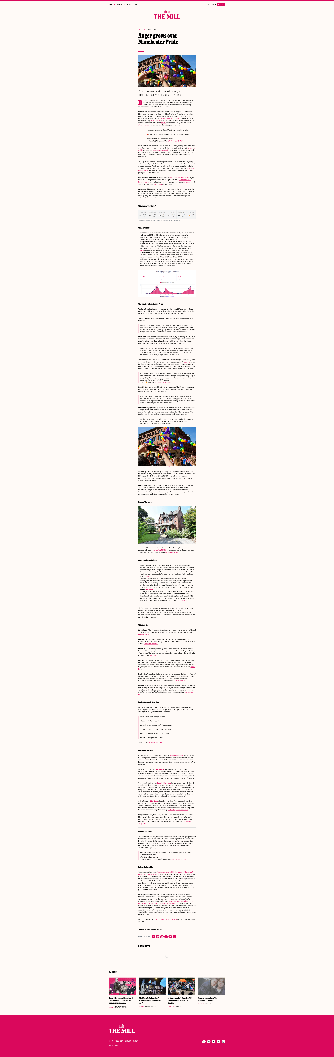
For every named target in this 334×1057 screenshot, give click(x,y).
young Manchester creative (178, 178)
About (110, 4)
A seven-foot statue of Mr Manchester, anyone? (207, 999)
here (142, 250)
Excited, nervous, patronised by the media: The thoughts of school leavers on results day (165, 902)
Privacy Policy (119, 1041)
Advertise (119, 4)
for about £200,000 (171, 552)
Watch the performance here (178, 810)
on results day (188, 182)
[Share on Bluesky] (170, 936)
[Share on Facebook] (157, 936)
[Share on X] (153, 936)
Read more (149, 576)
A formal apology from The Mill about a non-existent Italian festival (180, 1000)
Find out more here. (151, 644)
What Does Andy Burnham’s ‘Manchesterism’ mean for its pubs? (150, 1000)
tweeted (163, 123)
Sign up (111, 1041)
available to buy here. (154, 742)
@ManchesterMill (144, 125)
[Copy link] (174, 936)
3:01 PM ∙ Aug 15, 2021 (175, 141)
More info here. (143, 634)
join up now (158, 184)
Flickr (169, 467)
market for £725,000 (159, 550)
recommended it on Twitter (170, 118)
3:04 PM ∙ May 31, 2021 (179, 859)
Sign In (214, 4)
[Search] (209, 4)
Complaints (128, 1041)
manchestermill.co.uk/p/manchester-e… (160, 139)
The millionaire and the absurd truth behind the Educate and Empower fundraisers (121, 1000)
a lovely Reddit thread (160, 150)
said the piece (156, 120)
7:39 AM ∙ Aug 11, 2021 (163, 382)
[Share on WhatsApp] (166, 936)
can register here (179, 680)
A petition (187, 362)
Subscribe (221, 4)
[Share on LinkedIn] (162, 936)
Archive (128, 4)
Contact (135, 1041)
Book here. (153, 655)
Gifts (136, 4)
